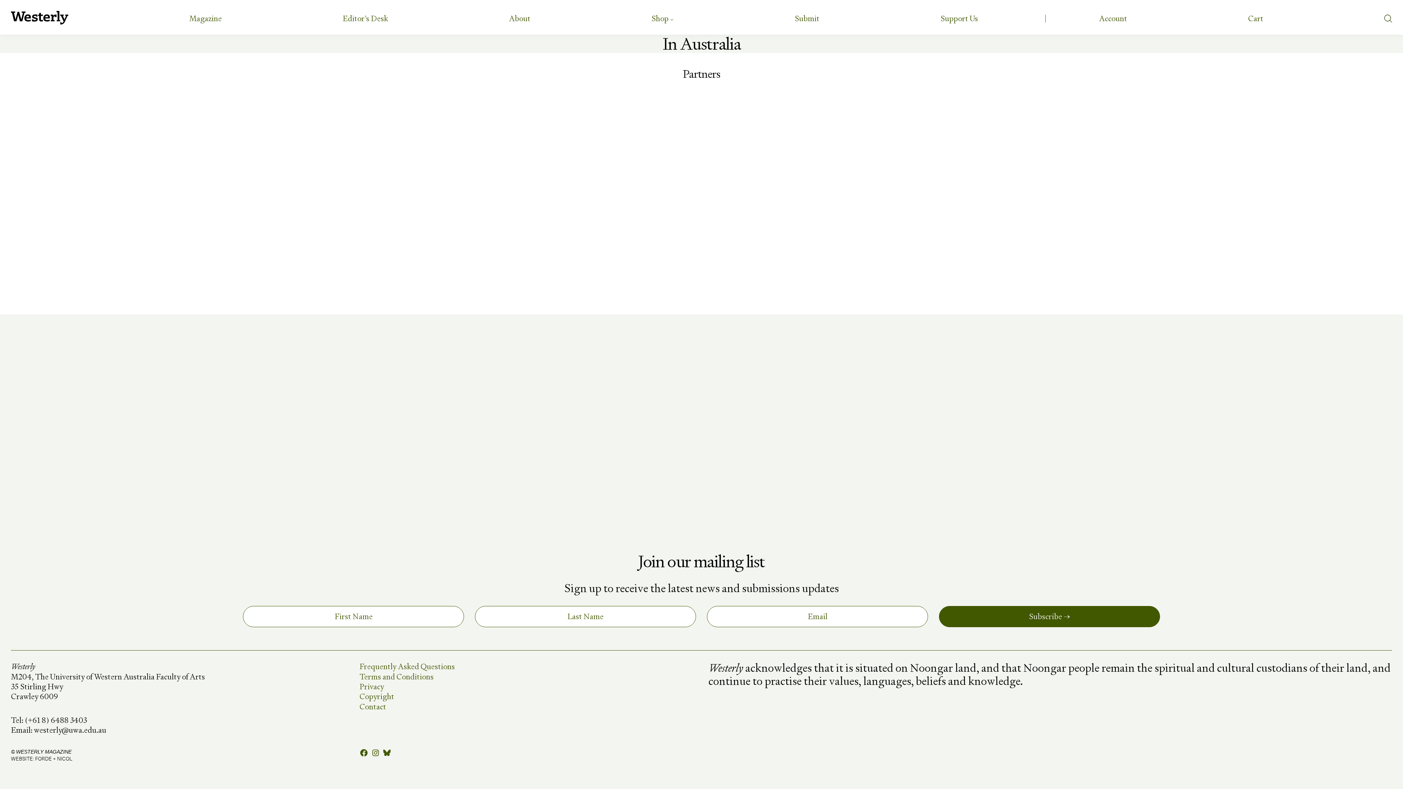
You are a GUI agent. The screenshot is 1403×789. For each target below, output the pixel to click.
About (520, 18)
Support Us (959, 18)
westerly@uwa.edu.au (70, 730)
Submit (807, 18)
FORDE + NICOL (53, 758)
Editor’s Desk (365, 18)
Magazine (205, 18)
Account (1113, 18)
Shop (660, 18)
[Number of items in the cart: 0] (1255, 18)
